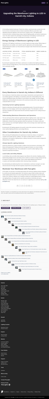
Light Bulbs (3, 320)
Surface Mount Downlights (6, 308)
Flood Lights (3, 286)
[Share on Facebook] (20, 186)
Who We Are (6, 391)
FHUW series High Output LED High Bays (40, 84)
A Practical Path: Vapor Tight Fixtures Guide (18, 261)
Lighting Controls (5, 324)
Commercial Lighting (4, 341)
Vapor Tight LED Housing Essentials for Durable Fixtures (32, 269)
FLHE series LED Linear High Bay (18, 83)
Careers (17, 391)
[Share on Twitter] (22, 186)
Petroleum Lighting (4, 345)
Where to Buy (4, 373)
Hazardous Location (4, 294)
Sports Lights (3, 292)
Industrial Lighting (4, 343)
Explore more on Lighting (5, 272)
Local (24, 11)
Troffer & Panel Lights (5, 305)
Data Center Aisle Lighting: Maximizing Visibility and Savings (14, 215)
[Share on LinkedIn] (29, 186)
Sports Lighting (4, 344)
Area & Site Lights (4, 285)
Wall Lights (3, 288)
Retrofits (2, 355)
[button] (47, 2)
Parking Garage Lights (5, 290)
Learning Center (4, 335)
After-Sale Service (4, 364)
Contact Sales (3, 376)
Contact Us (12, 391)
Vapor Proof (3, 312)
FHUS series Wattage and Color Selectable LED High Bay (30, 84)
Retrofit (3, 317)
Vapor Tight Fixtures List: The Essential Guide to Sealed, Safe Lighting (34, 249)
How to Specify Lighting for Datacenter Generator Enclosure (29, 226)
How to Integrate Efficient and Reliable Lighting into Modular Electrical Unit (17, 235)
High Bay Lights (4, 300)
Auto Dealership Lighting (5, 347)
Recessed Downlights (5, 307)
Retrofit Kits (3, 321)
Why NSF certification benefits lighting (14, 218)
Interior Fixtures (4, 353)
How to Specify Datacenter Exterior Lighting (19, 221)
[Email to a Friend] (24, 186)
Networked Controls (4, 327)
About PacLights (4, 334)
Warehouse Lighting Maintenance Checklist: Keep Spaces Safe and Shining (17, 255)
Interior (2, 298)
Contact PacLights (5, 379)
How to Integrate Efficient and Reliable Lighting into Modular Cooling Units (24, 241)
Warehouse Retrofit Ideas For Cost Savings (22, 243)
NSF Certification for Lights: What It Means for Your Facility (29, 266)
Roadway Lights (4, 293)
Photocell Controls (4, 328)
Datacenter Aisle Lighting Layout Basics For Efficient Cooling (25, 263)
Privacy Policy (30, 391)
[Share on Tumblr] (31, 186)
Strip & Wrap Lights (4, 303)
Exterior (3, 282)
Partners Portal (37, 391)
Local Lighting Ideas (4, 273)
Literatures (3, 370)
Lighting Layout (4, 362)
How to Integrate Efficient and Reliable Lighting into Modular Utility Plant (20, 238)
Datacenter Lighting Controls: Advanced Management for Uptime (19, 258)
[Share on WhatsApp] (18, 186)
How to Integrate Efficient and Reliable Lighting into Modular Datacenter (34, 229)
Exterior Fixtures (4, 354)
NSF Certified (3, 311)
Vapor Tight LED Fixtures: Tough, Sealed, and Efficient (28, 246)
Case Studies (4, 350)
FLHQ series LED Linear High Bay (7, 83)
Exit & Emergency (4, 309)
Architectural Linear (4, 304)
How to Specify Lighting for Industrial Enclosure (23, 223)
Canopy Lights (3, 289)
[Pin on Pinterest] (27, 186)
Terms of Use (23, 391)
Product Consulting (4, 361)
